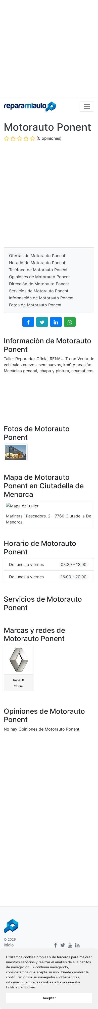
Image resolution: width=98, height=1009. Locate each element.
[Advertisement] (49, 49)
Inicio (9, 944)
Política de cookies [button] (21, 987)
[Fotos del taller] (16, 452)
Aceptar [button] (49, 998)
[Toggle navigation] (87, 107)
